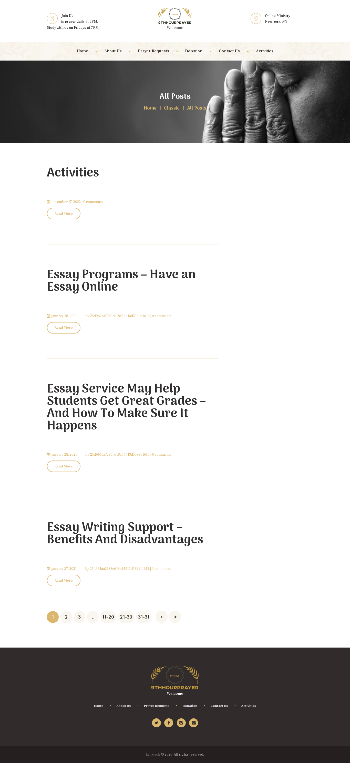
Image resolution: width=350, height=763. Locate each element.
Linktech (153, 754)
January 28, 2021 (64, 316)
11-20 (108, 617)
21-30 (126, 617)
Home (150, 108)
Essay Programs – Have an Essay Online (121, 281)
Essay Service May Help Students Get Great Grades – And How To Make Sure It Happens (126, 407)
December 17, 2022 (66, 202)
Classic (172, 108)
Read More (64, 214)
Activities (73, 173)
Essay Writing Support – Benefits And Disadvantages (125, 534)
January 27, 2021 (64, 568)
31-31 (143, 617)
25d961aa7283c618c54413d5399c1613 (119, 316)
